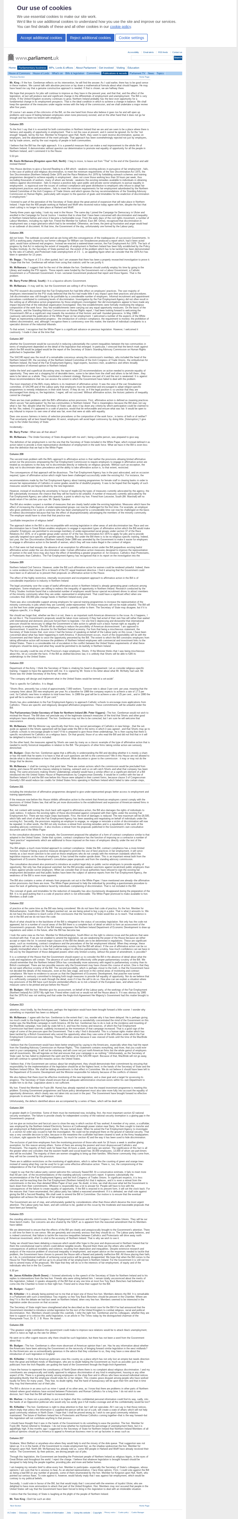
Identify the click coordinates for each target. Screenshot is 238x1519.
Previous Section (17, 77)
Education (133, 67)
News (151, 73)
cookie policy (120, 27)
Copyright (97, 1513)
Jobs (69, 1513)
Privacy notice (109, 1512)
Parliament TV (137, 73)
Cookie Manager (137, 1512)
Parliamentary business (32, 67)
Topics (160, 73)
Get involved (106, 67)
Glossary (23, 1513)
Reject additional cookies (90, 38)
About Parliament (86, 67)
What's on (57, 73)
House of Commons (19, 73)
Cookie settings (131, 38)
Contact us (177, 52)
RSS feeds (163, 52)
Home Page (144, 77)
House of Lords (41, 73)
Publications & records (115, 73)
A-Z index (11, 1513)
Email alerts (148, 52)
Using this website (82, 1513)
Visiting (120, 67)
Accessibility (133, 52)
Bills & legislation (74, 73)
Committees (93, 73)
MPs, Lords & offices (61, 67)
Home (12, 67)
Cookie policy (123, 1512)
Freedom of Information (53, 1513)
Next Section (15, 1506)
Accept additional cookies (41, 38)
